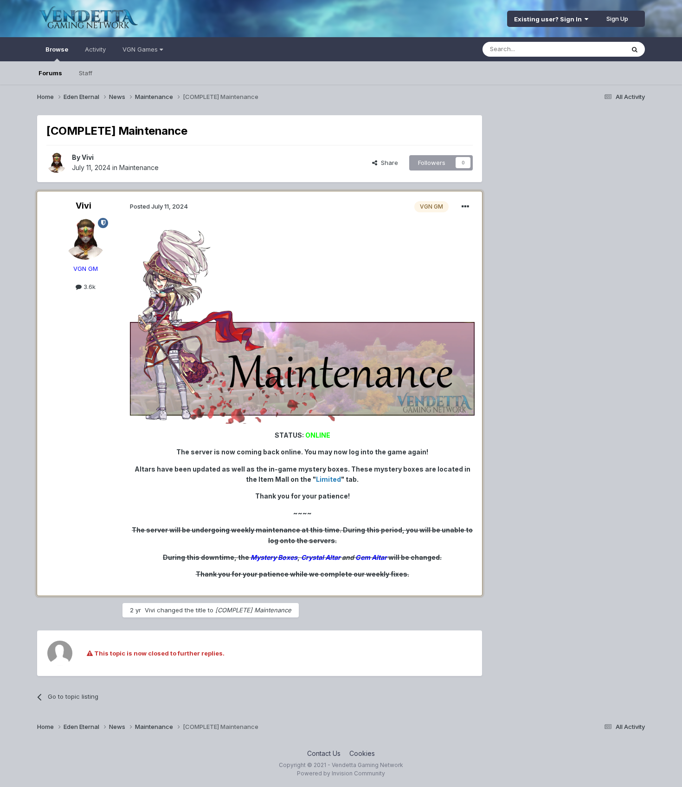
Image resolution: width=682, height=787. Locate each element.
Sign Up (617, 18)
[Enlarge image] (302, 325)
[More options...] (465, 206)
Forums (50, 73)
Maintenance (139, 167)
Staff (85, 73)
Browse (56, 49)
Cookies (362, 753)
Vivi (88, 157)
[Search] (634, 49)
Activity (95, 49)
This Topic (597, 49)
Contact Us (324, 753)
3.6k (89, 286)
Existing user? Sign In (549, 19)
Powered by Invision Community (341, 773)
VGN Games (141, 49)
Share (387, 162)
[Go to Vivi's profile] (56, 162)
